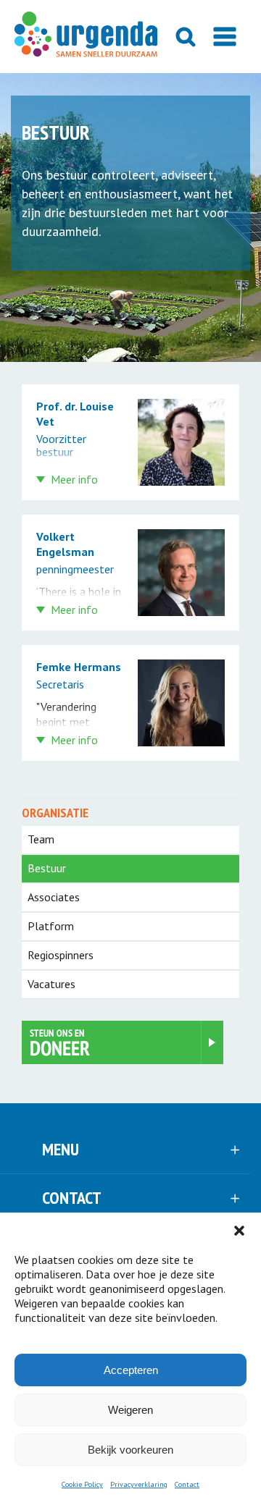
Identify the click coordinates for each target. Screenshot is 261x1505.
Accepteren (131, 1370)
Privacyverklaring (138, 1484)
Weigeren (130, 1410)
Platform (51, 926)
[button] (239, 1230)
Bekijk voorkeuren (130, 1449)
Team (41, 839)
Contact (187, 1484)
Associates (54, 897)
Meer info (74, 479)
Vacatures (51, 984)
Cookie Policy (82, 1484)
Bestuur (47, 868)
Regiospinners (61, 955)
